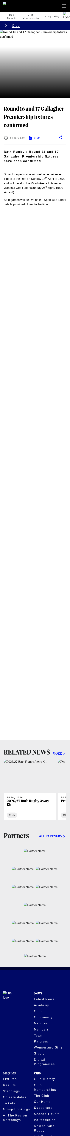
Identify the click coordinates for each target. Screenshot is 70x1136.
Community (43, 1017)
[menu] (65, 6)
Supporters (43, 1107)
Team (38, 1035)
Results (9, 1085)
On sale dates (15, 1097)
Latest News (44, 999)
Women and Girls (48, 1047)
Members (41, 1029)
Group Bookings (16, 1109)
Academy (41, 1005)
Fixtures (10, 1079)
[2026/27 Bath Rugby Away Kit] (30, 790)
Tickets (9, 1103)
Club (16, 25)
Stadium (41, 1053)
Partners (41, 1041)
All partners (50, 836)
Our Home (42, 1101)
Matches (41, 1023)
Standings (11, 1091)
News (38, 993)
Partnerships (45, 1120)
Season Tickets (47, 1114)
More (57, 753)
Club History (44, 1079)
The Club (41, 1095)
